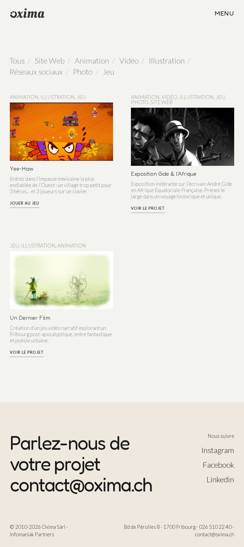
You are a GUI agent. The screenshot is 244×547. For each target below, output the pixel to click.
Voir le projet (148, 208)
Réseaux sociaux (36, 71)
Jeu (108, 71)
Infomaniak (22, 534)
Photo (83, 71)
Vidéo (129, 60)
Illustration (167, 60)
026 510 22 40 (215, 527)
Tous (17, 60)
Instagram (217, 450)
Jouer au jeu (24, 203)
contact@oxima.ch (81, 484)
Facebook (218, 464)
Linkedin (220, 479)
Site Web (50, 60)
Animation (92, 60)
